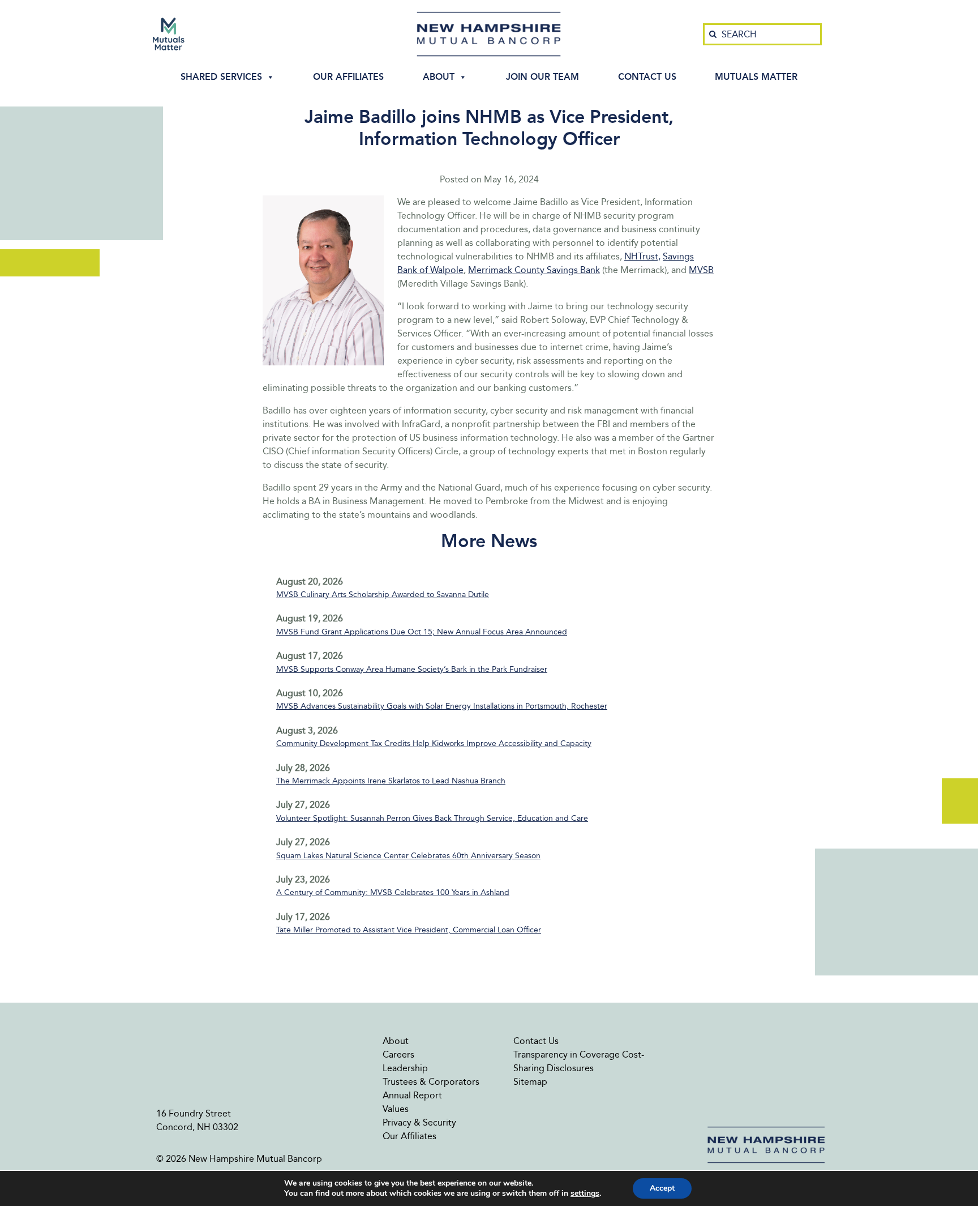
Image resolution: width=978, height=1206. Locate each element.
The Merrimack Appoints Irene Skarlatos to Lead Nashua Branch (390, 781)
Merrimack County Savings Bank (534, 270)
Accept (662, 1188)
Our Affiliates (348, 76)
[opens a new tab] (169, 34)
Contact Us (647, 76)
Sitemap (530, 1081)
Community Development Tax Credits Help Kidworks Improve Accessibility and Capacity (433, 743)
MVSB (701, 270)
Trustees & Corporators (431, 1081)
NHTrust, (642, 256)
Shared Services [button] (221, 76)
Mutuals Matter (756, 76)
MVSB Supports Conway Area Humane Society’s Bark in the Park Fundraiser (411, 669)
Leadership (405, 1068)
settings (584, 1193)
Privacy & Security (419, 1122)
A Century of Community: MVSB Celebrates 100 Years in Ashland (392, 892)
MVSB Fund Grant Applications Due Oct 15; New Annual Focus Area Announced (421, 632)
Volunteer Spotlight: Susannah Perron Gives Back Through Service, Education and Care (432, 818)
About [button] (438, 76)
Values (396, 1108)
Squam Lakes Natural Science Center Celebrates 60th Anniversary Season (408, 855)
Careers (398, 1054)
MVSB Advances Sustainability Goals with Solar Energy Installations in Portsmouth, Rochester (441, 706)
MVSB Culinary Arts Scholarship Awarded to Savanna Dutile (382, 594)
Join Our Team (542, 76)
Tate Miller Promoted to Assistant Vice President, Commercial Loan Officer (408, 930)
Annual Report (412, 1095)
